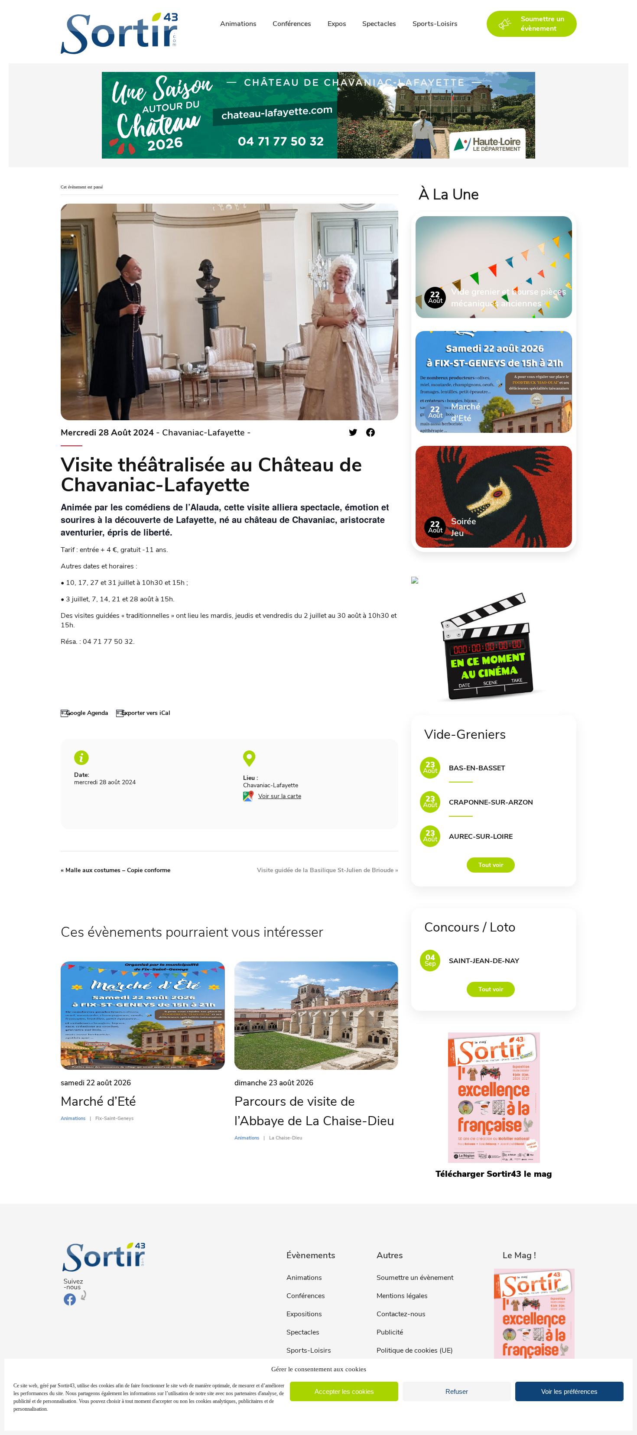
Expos (337, 24)
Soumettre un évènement (415, 1277)
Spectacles (379, 24)
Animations (238, 24)
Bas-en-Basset (477, 768)
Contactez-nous (401, 1314)
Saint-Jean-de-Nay (484, 961)
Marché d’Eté (98, 1101)
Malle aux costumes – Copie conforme (115, 870)
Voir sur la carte (279, 796)
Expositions (304, 1314)
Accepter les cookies (344, 1391)
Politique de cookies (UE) (415, 1350)
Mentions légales (402, 1296)
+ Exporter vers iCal (143, 713)
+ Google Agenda (84, 713)
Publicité (390, 1332)
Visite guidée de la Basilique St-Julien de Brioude (327, 870)
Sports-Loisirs (435, 24)
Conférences (292, 24)
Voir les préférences (569, 1391)
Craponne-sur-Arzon (491, 802)
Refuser (456, 1391)
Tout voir (490, 865)
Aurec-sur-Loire (481, 836)
